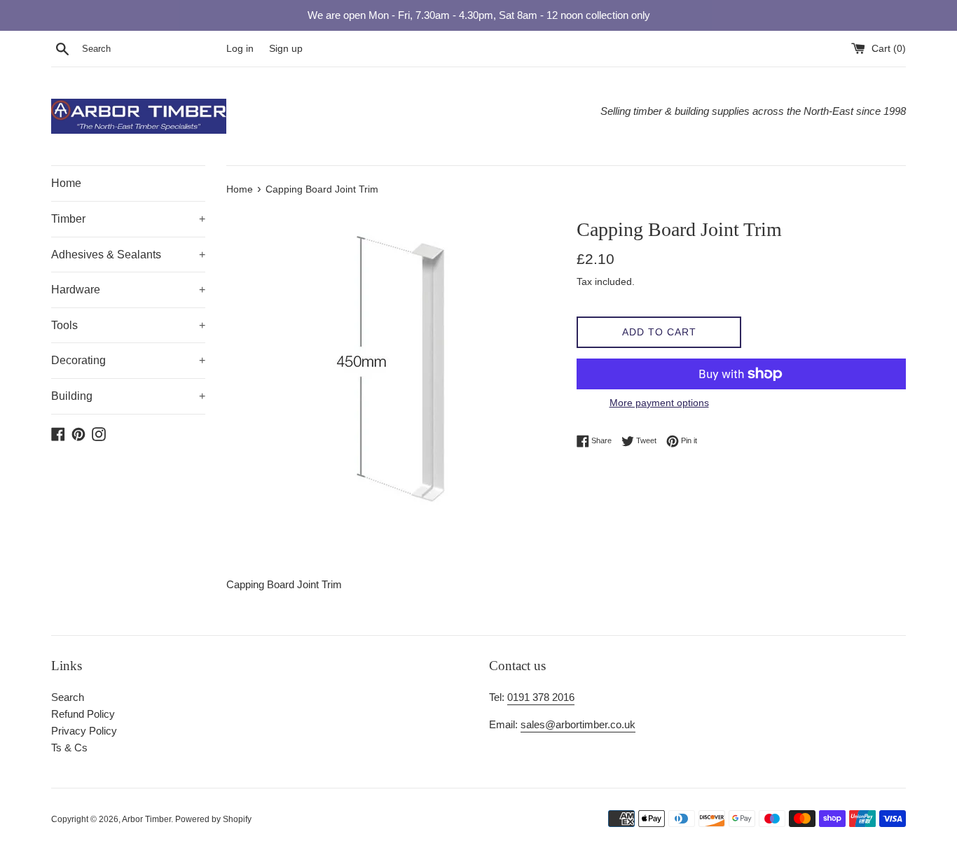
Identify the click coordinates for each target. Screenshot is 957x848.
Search (67, 697)
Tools (128, 325)
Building (128, 396)
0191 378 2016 (540, 697)
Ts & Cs (69, 747)
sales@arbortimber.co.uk (578, 724)
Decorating (128, 360)
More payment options (659, 402)
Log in (240, 48)
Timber (128, 219)
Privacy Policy (84, 731)
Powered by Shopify (213, 819)
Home (66, 183)
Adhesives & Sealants (128, 254)
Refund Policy (83, 714)
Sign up (286, 48)
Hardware (128, 290)
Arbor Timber (146, 819)
